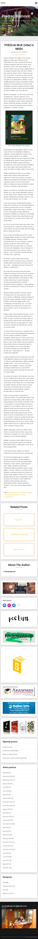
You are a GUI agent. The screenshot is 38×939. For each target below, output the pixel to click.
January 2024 (7, 820)
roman (23, 495)
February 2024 (7, 816)
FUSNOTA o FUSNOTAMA (10, 750)
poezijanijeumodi (9, 495)
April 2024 (6, 813)
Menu (3, 3)
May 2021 (6, 864)
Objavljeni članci (7, 886)
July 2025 (6, 787)
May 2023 (6, 827)
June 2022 (6, 857)
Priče (4, 890)
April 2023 (6, 831)
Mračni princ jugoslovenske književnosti (15, 758)
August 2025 (7, 783)
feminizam (23, 492)
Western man (7, 893)
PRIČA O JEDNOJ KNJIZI (10, 754)
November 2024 (8, 805)
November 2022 (8, 842)
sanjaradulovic (8, 497)
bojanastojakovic (13, 492)
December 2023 (8, 824)
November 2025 (8, 776)
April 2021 (6, 868)
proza (18, 495)
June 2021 (6, 860)
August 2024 (7, 809)
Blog (4, 882)
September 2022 (8, 849)
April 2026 (6, 773)
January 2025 (7, 798)
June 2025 (6, 791)
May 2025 (6, 794)
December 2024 (8, 802)
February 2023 (7, 838)
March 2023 (6, 835)
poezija (30, 492)
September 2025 (8, 780)
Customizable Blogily (31, 937)
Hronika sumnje (7, 747)
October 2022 (7, 846)
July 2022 (6, 853)
